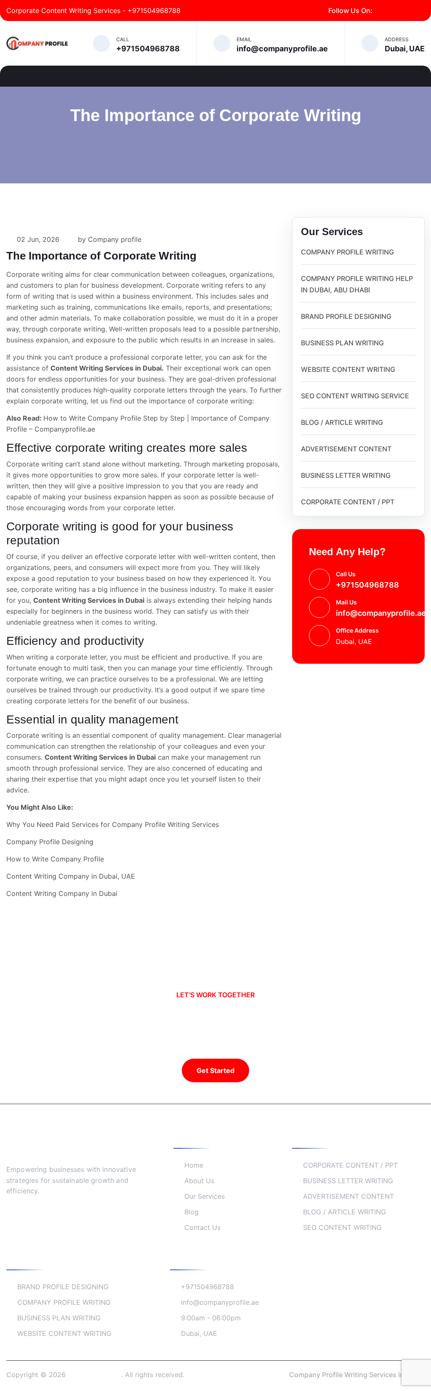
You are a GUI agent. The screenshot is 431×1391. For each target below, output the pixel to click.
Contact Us (202, 1227)
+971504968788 (367, 584)
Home (193, 1165)
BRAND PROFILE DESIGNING (346, 316)
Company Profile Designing (49, 841)
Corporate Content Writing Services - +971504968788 (93, 10)
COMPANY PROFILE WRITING (347, 252)
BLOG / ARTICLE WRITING (342, 422)
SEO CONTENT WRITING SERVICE (355, 396)
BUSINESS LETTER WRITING (346, 475)
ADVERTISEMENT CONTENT (346, 449)
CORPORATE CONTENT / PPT (347, 502)
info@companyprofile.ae (381, 613)
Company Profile (94, 1374)
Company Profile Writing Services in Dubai (357, 1374)
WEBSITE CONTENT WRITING (348, 369)
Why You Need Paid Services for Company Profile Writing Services (112, 824)
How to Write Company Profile (55, 859)
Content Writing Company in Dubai (61, 893)
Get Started (215, 1070)
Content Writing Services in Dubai (106, 368)
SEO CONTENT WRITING (342, 1227)
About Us (199, 1180)
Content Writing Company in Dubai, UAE (70, 876)
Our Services (204, 1196)
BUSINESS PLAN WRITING (342, 343)
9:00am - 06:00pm (211, 1318)
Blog (191, 1212)
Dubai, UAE (199, 1333)
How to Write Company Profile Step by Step (114, 418)
